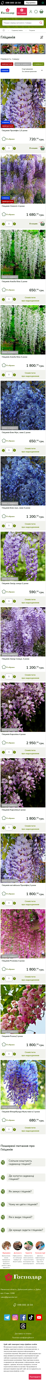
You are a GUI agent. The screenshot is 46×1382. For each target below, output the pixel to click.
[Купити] (23, 104)
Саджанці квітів (17, 30)
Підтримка (30, 3)
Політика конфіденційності (23, 1338)
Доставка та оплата (23, 1333)
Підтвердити (35, 1377)
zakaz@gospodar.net (9, 1297)
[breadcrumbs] (3, 30)
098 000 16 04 (13, 2)
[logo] (7, 14)
